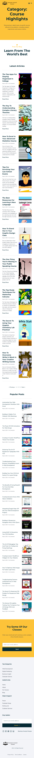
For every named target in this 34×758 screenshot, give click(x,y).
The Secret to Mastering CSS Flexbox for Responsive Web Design (10, 593)
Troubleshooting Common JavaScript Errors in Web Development (9, 581)
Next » (23, 387)
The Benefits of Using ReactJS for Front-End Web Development (11, 487)
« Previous (12, 387)
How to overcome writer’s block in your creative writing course (9, 357)
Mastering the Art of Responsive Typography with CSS (10, 451)
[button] (29, 3)
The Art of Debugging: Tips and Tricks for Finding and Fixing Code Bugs (10, 546)
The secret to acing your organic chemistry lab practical (8, 325)
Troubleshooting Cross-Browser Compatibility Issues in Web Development (10, 463)
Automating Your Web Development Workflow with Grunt (10, 404)
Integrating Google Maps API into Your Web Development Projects (10, 510)
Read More (5, 99)
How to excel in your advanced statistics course (9, 138)
